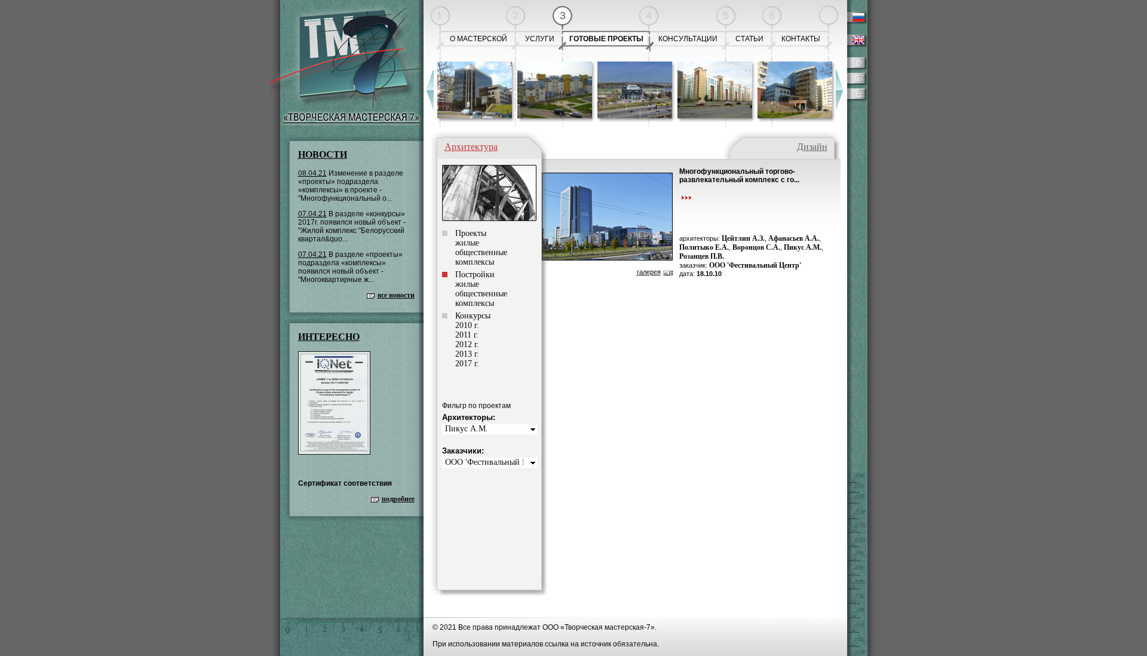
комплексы (474, 262)
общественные (481, 252)
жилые (467, 242)
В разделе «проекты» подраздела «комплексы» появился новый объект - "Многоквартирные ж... (350, 267)
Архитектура (471, 147)
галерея (649, 271)
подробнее (398, 499)
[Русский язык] (855, 22)
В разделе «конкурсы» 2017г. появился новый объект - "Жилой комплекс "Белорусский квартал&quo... (352, 226)
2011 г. (467, 334)
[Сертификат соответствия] (334, 452)
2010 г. (467, 325)
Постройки (475, 274)
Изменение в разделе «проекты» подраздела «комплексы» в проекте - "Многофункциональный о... (350, 186)
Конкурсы (472, 315)
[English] (855, 45)
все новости (396, 295)
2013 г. (467, 354)
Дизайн (812, 147)
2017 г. (467, 363)
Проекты (470, 233)
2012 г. (467, 344)
